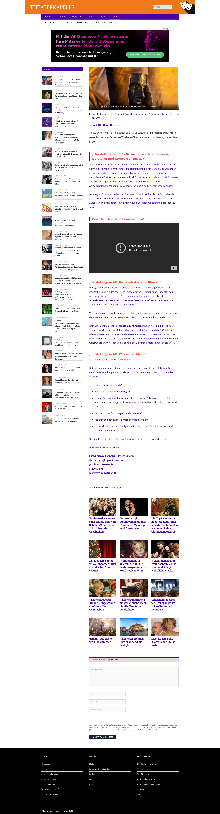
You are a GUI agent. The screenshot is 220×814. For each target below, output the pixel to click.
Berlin (48, 16)
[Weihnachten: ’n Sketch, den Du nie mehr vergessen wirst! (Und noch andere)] (134, 549)
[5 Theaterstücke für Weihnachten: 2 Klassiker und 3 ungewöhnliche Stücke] (165, 549)
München (76, 16)
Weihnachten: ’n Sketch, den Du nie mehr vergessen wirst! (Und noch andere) (133, 565)
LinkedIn (140, 789)
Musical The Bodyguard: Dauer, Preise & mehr (164, 642)
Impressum (45, 769)
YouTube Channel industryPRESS (149, 784)
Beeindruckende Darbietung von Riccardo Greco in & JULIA (67, 368)
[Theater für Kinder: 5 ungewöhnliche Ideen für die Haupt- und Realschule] (134, 588)
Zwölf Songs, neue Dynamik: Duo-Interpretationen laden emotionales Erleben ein (68, 181)
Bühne (115, 16)
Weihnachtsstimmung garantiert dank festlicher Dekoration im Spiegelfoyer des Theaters (67, 82)
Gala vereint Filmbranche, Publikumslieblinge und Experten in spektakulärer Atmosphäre (69, 267)
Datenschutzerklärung (146, 730)
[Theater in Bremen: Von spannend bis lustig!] (134, 627)
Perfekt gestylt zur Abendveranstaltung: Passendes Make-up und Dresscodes (133, 523)
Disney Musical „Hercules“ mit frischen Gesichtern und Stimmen (68, 381)
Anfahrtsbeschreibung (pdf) (51, 774)
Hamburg (61, 16)
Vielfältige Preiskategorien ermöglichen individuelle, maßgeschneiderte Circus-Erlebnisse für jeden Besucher (66, 296)
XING (139, 794)
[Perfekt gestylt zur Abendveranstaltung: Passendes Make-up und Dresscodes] (134, 507)
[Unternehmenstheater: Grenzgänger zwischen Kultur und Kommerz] (165, 588)
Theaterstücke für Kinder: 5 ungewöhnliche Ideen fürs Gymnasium (102, 604)
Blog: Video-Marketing (145, 769)
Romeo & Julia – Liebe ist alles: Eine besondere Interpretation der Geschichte (69, 356)
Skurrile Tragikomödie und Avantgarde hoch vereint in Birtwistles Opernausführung (66, 223)
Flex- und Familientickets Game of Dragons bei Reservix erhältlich (68, 309)
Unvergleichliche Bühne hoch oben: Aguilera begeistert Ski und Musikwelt (68, 236)
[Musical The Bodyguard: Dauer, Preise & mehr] (165, 627)
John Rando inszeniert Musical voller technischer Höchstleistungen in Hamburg (69, 110)
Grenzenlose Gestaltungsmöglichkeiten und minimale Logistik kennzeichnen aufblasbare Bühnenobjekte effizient (67, 326)
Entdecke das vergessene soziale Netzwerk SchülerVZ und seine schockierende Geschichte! (102, 525)
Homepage (45, 764)
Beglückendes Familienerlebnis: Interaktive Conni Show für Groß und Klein (69, 209)
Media (91, 764)
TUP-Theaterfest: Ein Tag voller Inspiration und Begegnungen (67, 419)
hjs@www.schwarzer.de (152, 317)
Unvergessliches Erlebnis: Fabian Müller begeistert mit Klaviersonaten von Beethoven (68, 395)
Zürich (102, 16)
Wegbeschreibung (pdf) (50, 789)
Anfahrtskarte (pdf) (48, 784)
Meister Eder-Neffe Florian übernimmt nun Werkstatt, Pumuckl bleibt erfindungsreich (69, 195)
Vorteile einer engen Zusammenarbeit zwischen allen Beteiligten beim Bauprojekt (67, 342)
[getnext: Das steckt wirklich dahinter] (102, 627)
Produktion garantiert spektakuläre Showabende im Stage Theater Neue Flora (69, 96)
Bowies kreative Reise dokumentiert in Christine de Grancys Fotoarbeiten (69, 167)
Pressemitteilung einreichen (99, 769)
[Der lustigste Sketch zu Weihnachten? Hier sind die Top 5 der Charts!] (102, 549)
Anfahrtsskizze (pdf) (48, 779)
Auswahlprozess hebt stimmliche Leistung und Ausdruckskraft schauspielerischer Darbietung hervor (68, 252)
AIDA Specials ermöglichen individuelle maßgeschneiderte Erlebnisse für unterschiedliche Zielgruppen (67, 139)
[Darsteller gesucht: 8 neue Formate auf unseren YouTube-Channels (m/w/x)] (134, 88)
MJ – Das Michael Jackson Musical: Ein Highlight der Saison (69, 407)
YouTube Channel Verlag (146, 779)
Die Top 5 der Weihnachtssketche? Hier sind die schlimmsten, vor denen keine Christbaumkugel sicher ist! (164, 525)
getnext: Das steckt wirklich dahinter (100, 640)
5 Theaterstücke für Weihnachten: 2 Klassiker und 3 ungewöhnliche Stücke (164, 565)
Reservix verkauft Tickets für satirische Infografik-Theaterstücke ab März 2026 (68, 154)
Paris (90, 16)
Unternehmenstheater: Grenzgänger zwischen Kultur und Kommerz (164, 604)
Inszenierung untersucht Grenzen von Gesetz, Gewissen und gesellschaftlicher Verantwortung (68, 280)
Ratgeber (92, 779)
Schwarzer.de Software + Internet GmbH (58, 811)
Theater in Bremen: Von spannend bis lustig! (132, 642)
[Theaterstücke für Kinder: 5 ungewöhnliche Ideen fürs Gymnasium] (102, 588)
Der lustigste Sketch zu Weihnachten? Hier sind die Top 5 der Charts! (102, 565)
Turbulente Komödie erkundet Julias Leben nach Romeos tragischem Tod (66, 123)
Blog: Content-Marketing (146, 764)
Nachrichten (94, 784)
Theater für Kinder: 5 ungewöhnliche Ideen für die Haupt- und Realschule (133, 604)
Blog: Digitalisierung (144, 774)
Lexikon (92, 774)
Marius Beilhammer (102, 125)
